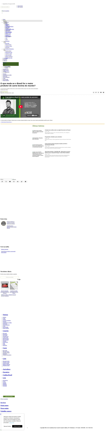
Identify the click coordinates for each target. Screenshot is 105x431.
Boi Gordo (5, 350)
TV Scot (4, 72)
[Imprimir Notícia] (103, 92)
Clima (4, 70)
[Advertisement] (52, 168)
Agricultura (5, 58)
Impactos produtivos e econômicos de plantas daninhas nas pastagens (11, 222)
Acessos (4, 382)
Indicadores (7, 25)
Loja (4, 65)
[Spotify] (25, 182)
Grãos (6, 39)
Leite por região (6, 363)
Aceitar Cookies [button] (17, 426)
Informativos (5, 380)
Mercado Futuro (6, 351)
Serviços (3, 402)
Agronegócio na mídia (7, 75)
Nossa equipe (4, 408)
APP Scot (5, 60)
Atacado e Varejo (6, 352)
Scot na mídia (5, 79)
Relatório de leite (6, 365)
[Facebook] (2, 182)
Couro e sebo (7, 30)
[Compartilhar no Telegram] (101, 92)
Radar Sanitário (6, 80)
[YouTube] (10, 182)
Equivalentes (7, 36)
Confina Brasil (7, 375)
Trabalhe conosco (5, 411)
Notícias (5, 21)
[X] (6, 182)
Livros (4, 381)
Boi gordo (7, 24)
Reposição (7, 41)
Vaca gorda (7, 27)
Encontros (5, 59)
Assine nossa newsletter (9, 277)
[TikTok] (21, 182)
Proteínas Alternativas (7, 354)
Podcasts (4, 73)
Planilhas (4, 383)
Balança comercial (6, 364)
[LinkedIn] (17, 182)
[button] (14, 179)
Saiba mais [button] (11, 422)
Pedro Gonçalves (5, 91)
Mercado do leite (6, 361)
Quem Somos (20, 5)
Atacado (7, 35)
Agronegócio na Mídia (7, 322)
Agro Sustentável (6, 324)
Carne (5, 42)
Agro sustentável (6, 77)
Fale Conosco (20, 6)
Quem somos (4, 405)
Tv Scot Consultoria (7, 320)
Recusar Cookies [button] (7, 426)
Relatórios (5, 384)
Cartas (4, 78)
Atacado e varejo (6, 362)
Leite (6, 38)
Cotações (5, 23)
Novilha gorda (8, 28)
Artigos (4, 71)
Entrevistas (5, 76)
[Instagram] (14, 182)
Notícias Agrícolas (4, 249)
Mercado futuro (8, 31)
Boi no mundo (8, 33)
